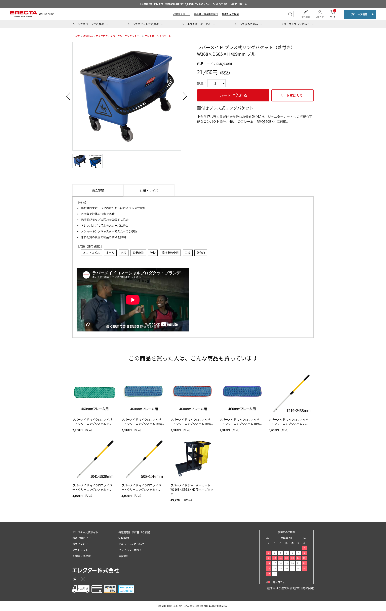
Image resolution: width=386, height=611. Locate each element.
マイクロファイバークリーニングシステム (119, 36)
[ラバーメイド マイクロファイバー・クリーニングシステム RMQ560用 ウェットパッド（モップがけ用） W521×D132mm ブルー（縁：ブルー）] (242, 392)
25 (280, 568)
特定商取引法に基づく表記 (134, 532)
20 (292, 563)
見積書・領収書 (81, 556)
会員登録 (306, 16)
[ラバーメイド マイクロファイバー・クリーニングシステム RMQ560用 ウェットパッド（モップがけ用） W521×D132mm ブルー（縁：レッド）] (193, 392)
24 (274, 568)
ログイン (320, 16)
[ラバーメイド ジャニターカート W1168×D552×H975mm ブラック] (193, 458)
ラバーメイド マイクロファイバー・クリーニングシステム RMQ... (142, 421)
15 (304, 558)
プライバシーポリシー (131, 550)
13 (292, 558)
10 (274, 558)
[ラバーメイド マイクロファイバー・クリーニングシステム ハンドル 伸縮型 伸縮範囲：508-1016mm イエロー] (143, 458)
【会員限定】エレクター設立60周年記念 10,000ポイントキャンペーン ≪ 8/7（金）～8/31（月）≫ (193, 4)
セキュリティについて (131, 544)
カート (333, 13)
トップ (76, 36)
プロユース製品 (359, 14)
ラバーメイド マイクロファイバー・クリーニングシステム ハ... (288, 421)
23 (268, 568)
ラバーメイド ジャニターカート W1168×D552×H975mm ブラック (191, 489)
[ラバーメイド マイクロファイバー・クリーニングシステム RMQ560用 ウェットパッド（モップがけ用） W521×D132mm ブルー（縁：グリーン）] (143, 392)
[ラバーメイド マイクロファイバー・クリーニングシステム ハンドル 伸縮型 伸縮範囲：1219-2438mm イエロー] (291, 392)
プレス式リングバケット (158, 36)
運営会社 (123, 556)
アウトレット (80, 550)
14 (298, 558)
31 (274, 574)
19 (286, 563)
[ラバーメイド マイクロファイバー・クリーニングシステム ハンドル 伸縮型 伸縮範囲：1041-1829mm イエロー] (94, 458)
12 (286, 558)
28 (298, 568)
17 (274, 563)
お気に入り (294, 95)
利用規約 (123, 538)
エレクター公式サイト (85, 532)
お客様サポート (181, 14)
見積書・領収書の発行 (206, 14)
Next (185, 96)
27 (292, 568)
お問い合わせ (80, 544)
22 (304, 563)
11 (280, 558)
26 (286, 568)
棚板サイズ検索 (230, 14)
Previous (68, 96)
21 (298, 563)
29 (304, 568)
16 (268, 563)
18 (280, 563)
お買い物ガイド (81, 538)
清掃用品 (88, 36)
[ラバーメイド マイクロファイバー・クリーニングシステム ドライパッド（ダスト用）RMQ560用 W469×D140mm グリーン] (94, 392)
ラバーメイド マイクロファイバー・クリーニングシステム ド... (92, 421)
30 (268, 574)
